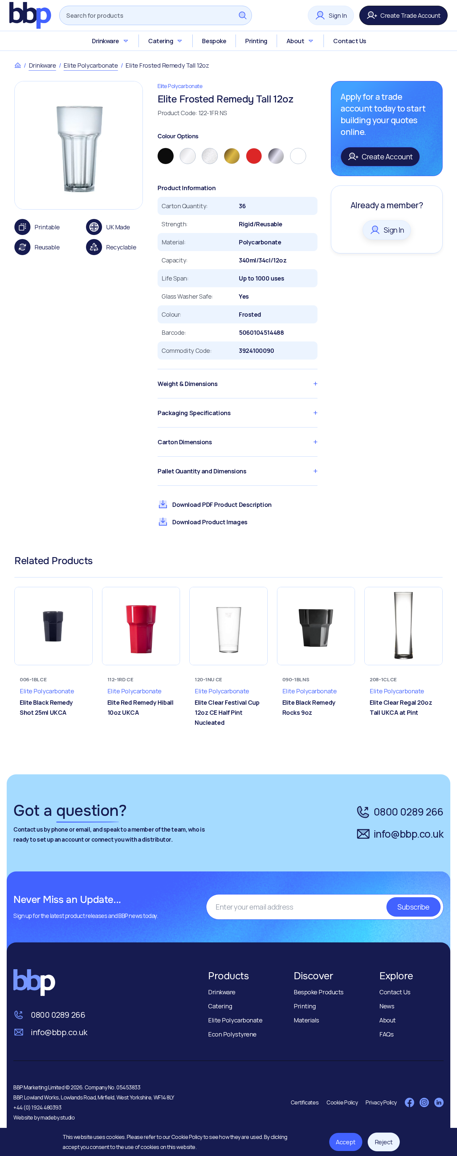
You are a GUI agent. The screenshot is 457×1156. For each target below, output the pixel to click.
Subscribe (413, 907)
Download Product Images (210, 522)
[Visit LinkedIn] (439, 1102)
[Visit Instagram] (424, 1102)
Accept (345, 1142)
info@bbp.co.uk (408, 834)
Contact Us (349, 41)
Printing (256, 41)
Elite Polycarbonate (91, 65)
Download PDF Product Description (222, 504)
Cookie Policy (187, 1137)
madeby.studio (57, 1117)
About (295, 41)
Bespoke (214, 41)
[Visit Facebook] (409, 1102)
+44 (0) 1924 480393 (37, 1107)
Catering (160, 41)
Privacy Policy (381, 1102)
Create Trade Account (410, 15)
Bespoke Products (319, 992)
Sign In (338, 15)
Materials (306, 1020)
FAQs (386, 1034)
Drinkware (105, 41)
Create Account (387, 156)
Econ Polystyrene (232, 1034)
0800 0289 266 (409, 812)
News (386, 1006)
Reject (384, 1142)
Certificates (305, 1102)
